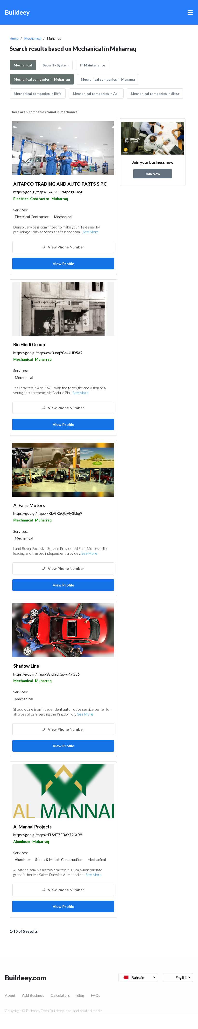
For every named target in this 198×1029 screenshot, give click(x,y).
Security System (56, 65)
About (10, 995)
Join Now (152, 174)
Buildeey (17, 12)
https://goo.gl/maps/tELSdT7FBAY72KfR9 (47, 835)
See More (91, 232)
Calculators (60, 995)
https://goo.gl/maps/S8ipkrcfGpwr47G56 (46, 674)
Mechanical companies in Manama (108, 79)
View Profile (63, 263)
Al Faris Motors (29, 505)
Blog (80, 995)
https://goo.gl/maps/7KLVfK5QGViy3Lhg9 (47, 513)
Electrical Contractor (31, 198)
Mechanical (32, 38)
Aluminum (21, 841)
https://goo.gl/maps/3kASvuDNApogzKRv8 (48, 192)
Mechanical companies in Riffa (38, 93)
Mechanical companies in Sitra (155, 93)
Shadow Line (26, 666)
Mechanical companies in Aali (96, 93)
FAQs (95, 995)
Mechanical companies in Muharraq (42, 79)
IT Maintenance (92, 65)
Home (14, 38)
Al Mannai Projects (32, 826)
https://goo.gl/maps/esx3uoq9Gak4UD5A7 (48, 353)
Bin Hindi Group (29, 344)
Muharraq (59, 198)
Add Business (33, 995)
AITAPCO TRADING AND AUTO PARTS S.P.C (60, 184)
